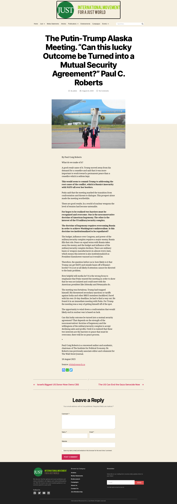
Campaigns (96, 24)
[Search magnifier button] (142, 24)
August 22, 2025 (88, 91)
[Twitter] (39, 493)
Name (64, 432)
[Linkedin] (48, 493)
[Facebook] (34, 493)
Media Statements (53, 24)
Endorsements (85, 24)
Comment (65, 414)
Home (36, 24)
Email (91, 432)
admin (75, 91)
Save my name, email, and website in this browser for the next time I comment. (88, 450)
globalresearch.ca (77, 364)
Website (64, 441)
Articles (63, 24)
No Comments (104, 91)
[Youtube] (44, 493)
